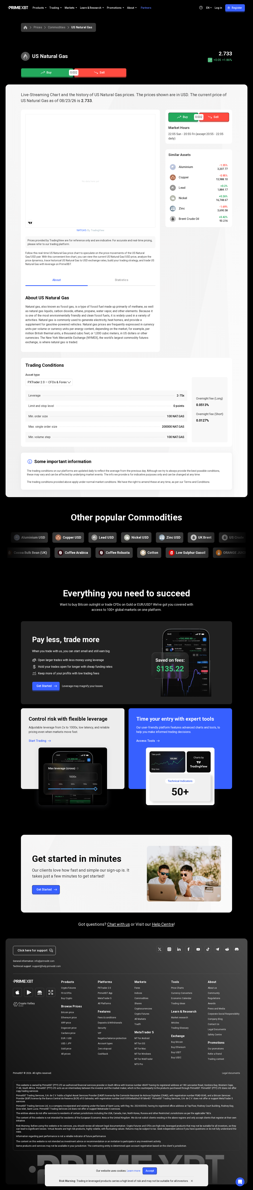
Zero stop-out (104, 1048)
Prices (38, 27)
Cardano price (68, 1033)
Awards (212, 1003)
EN (207, 7)
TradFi (137, 1024)
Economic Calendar (181, 998)
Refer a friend (215, 1054)
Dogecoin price (68, 1028)
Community (214, 993)
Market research (179, 1017)
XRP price (66, 1022)
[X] (159, 949)
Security (102, 1028)
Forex (137, 988)
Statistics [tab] (122, 280)
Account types (105, 1043)
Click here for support (32, 950)
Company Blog (215, 1019)
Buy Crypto (66, 998)
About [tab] (56, 280)
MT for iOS (139, 1043)
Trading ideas (178, 1003)
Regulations (214, 998)
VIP (99, 1033)
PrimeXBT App (105, 993)
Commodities (56, 27)
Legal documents (231, 1073)
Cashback (103, 1054)
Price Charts (177, 988)
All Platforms (104, 1003)
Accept (150, 1170)
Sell (102, 72)
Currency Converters (181, 993)
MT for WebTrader (143, 1059)
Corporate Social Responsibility (223, 1014)
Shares (138, 1003)
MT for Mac (140, 1048)
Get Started (44, 686)
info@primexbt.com (44, 961)
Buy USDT (176, 1052)
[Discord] (236, 949)
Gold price (66, 1048)
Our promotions (216, 1048)
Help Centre (163, 924)
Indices (138, 993)
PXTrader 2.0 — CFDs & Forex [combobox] (47, 382)
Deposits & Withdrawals (110, 1022)
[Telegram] (217, 949)
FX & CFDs (66, 993)
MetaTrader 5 (104, 998)
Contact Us (213, 1024)
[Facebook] (188, 949)
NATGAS (81, 230)
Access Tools (145, 741)
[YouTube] (198, 949)
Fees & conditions (107, 1017)
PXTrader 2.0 (104, 988)
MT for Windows (142, 1054)
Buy (48, 72)
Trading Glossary (180, 1028)
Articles (175, 1022)
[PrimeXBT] (18, 8)
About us (212, 988)
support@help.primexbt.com (46, 966)
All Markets (140, 1019)
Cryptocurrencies (143, 1008)
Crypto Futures (68, 988)
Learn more (133, 1170)
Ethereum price (69, 1017)
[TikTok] (207, 949)
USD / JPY (66, 1043)
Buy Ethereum (178, 1047)
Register (237, 7)
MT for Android (141, 1038)
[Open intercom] (240, 1181)
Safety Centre (215, 1034)
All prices (66, 1054)
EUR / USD (66, 1038)
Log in (218, 7)
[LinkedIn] (179, 949)
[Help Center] (201, 7)
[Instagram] (169, 949)
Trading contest (216, 1059)
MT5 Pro (138, 1064)
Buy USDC (176, 1057)
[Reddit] (227, 949)
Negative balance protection (112, 1038)
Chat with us (118, 924)
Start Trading (37, 741)
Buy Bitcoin (177, 1042)
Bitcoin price (67, 1012)
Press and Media (216, 1008)
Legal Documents (217, 1029)
